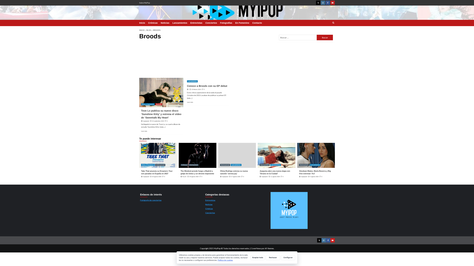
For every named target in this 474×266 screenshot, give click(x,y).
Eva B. (185, 176)
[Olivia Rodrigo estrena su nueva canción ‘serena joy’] (237, 155)
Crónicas (153, 23)
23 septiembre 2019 (158, 121)
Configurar (288, 257)
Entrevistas (196, 23)
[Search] (333, 23)
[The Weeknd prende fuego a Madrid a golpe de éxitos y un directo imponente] (197, 155)
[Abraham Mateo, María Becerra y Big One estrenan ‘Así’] (316, 155)
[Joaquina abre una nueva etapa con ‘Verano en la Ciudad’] (276, 155)
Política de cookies (225, 260)
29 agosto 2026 (156, 176)
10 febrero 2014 (196, 89)
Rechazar (273, 257)
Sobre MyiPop (144, 3)
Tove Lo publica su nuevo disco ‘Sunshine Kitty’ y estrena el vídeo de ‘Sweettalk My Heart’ (161, 114)
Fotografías (226, 23)
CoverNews (256, 248)
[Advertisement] (207, 59)
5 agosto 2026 (314, 176)
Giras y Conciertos (148, 104)
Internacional (160, 165)
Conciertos (211, 23)
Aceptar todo (257, 257)
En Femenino (242, 23)
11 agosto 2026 (275, 176)
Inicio (142, 23)
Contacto (257, 23)
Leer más (144, 131)
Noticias (165, 23)
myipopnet (146, 121)
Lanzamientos (179, 23)
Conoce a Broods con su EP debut (207, 86)
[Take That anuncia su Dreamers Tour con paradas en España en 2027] (158, 155)
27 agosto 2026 (235, 176)
